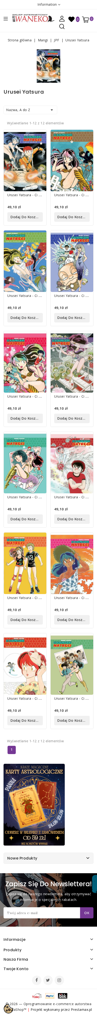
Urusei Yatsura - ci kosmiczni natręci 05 (40, 396)
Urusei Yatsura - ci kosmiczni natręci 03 (40, 295)
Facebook (37, 981)
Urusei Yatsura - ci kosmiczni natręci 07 (40, 497)
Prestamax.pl (81, 1009)
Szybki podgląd (39, 136)
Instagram (60, 981)
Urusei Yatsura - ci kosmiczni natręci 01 (40, 195)
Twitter (48, 981)
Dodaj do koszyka (25, 217)
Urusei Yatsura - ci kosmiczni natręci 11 (40, 698)
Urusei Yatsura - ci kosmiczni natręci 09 (40, 597)
